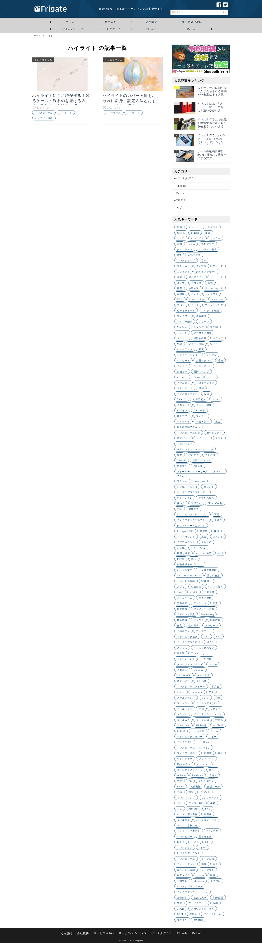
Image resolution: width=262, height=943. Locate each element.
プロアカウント (186, 536)
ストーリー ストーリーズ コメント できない (200, 472)
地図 (201, 708)
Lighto (202, 847)
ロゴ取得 (218, 725)
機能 (201, 388)
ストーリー (195, 227)
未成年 (204, 531)
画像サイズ (183, 405)
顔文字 (181, 653)
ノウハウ (204, 321)
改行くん (196, 503)
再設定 (181, 559)
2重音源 (198, 466)
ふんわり (201, 681)
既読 (210, 282)
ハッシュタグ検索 (187, 636)
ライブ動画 (207, 858)
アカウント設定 (186, 614)
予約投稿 (201, 266)
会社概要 (151, 21)
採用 (216, 531)
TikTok (181, 200)
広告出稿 (196, 586)
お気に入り (200, 897)
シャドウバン (198, 547)
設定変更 (194, 455)
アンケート (200, 603)
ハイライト (65, 112)
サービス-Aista (192, 21)
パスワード (183, 360)
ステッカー (183, 266)
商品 (218, 697)
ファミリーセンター (188, 355)
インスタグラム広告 (188, 432)
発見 (179, 625)
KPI (207, 842)
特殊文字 (182, 466)
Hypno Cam (184, 764)
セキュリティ (214, 432)
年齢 (212, 803)
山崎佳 (194, 592)
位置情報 (182, 609)
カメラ (195, 842)
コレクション (184, 847)
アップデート (204, 631)
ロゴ (220, 553)
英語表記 (195, 786)
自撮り (213, 775)
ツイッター (202, 438)
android (181, 775)
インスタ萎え (215, 586)
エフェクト (183, 271)
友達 (215, 864)
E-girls (195, 232)
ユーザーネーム (203, 366)
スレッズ (182, 647)
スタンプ (199, 327)
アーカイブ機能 (203, 332)
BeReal (191, 29)
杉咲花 (181, 232)
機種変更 (194, 509)
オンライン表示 (208, 249)
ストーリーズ (113, 112)
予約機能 (182, 881)
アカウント (183, 725)
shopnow (199, 670)
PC (190, 781)
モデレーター (184, 443)
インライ (182, 366)
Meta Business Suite (189, 575)
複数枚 (193, 914)
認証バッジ (183, 438)
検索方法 (194, 288)
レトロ (181, 842)
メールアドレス (186, 697)
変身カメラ (183, 681)
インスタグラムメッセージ (192, 892)
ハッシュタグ (196, 299)
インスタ (210, 455)
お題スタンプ (204, 360)
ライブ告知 (202, 720)
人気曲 (181, 908)
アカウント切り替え (202, 908)
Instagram (199, 481)
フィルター (217, 299)
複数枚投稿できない (188, 427)
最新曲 (208, 814)
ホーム (70, 21)
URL (206, 636)
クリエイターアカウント (191, 525)
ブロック (182, 338)
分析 (179, 509)
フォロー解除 (196, 803)
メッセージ (211, 625)
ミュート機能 (204, 405)
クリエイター (184, 708)
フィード (218, 266)
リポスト (213, 227)
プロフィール (206, 758)
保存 (215, 903)
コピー (213, 736)
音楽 (179, 288)
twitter (216, 399)
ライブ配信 (205, 597)
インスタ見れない (204, 647)
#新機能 (198, 919)
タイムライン (184, 249)
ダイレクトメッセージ (190, 770)
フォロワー (183, 316)
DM (179, 255)
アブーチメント (186, 659)
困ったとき (205, 836)
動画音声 (182, 371)
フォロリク (211, 294)
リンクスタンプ (186, 797)
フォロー (201, 416)
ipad (207, 232)
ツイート (215, 344)
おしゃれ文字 (184, 570)
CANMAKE (184, 675)
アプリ (180, 207)
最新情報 (182, 620)
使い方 (181, 503)
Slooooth (199, 881)
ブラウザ (218, 338)
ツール (213, 664)
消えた (210, 642)
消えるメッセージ (206, 271)
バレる (195, 294)
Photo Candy (215, 503)
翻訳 (179, 344)
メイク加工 (203, 675)
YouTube (182, 327)
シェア (181, 238)
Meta (194, 559)
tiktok (180, 592)
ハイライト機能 (44, 118)
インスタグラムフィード (208, 714)
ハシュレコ (203, 764)
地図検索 (215, 620)
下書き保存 (202, 421)
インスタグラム (110, 29)
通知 (220, 360)
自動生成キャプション (190, 564)
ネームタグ (183, 382)
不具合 (215, 686)
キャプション (184, 497)
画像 (204, 864)
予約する (206, 542)
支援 (179, 903)
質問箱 (181, 294)
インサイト (197, 238)
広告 (204, 536)
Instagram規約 (185, 531)
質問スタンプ (201, 371)
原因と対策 (183, 553)
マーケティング (214, 305)
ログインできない (206, 703)
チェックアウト (186, 864)
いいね (181, 547)
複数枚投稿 (200, 338)
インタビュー (184, 836)
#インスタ (212, 831)
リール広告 (183, 720)
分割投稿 (206, 659)
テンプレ (212, 355)
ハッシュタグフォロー (190, 736)
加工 (211, 692)
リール (200, 875)
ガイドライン (196, 277)
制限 (191, 792)
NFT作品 (201, 725)
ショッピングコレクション (192, 514)
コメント (218, 536)
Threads (151, 29)
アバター (196, 653)
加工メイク (183, 875)
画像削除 (182, 897)
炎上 (220, 753)
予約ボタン (183, 631)
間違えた (182, 919)
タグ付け (215, 881)
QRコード (199, 410)
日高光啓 (209, 592)
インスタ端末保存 (187, 814)
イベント (205, 792)
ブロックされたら (187, 825)
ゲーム (214, 731)
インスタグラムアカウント (192, 520)
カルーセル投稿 (186, 581)
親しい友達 (213, 575)
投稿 (206, 394)
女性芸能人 (199, 399)
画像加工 (182, 670)
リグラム (215, 238)
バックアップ (184, 349)
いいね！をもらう (187, 486)
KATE (180, 786)
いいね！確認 (204, 553)
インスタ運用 (184, 742)
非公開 (214, 327)
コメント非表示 (186, 870)
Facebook (197, 775)
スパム (181, 305)
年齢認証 (218, 897)
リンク (205, 697)
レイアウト (207, 870)
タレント (209, 486)
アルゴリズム (184, 597)
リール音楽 (183, 820)
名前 (179, 277)
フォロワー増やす (187, 753)
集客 (218, 421)
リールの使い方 (214, 288)
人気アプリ (194, 255)
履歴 (179, 455)
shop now (196, 692)
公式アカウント (186, 542)
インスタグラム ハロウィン (193, 747)
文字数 (181, 282)
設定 (215, 603)
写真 (216, 514)
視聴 (179, 244)
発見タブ (215, 708)
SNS (207, 808)
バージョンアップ (206, 820)
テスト (219, 438)
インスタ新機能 (208, 570)
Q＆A (192, 244)
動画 (179, 227)
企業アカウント (202, 460)
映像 (212, 875)
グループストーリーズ (190, 664)
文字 (179, 781)
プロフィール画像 (204, 609)
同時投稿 (196, 282)
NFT (218, 636)
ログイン (182, 410)
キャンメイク (184, 758)
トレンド (182, 332)
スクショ (182, 481)
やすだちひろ (206, 497)
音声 (204, 260)
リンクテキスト (210, 797)
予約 (179, 792)
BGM (180, 914)
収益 (179, 808)
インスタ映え (206, 781)
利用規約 (111, 21)
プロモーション (205, 382)
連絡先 (218, 520)
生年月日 (194, 625)
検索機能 (201, 316)
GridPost (204, 742)
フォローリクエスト (188, 831)
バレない (182, 377)
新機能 (208, 753)
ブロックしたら (213, 914)
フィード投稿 (196, 344)
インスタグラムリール (190, 886)
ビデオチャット (186, 310)
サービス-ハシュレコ (70, 29)
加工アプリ (183, 416)
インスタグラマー (187, 394)
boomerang (207, 614)
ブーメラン (183, 703)
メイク (195, 305)
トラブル (182, 714)
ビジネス (199, 620)
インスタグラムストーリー (192, 492)
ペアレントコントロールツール (195, 449)
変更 (201, 349)
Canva (197, 377)
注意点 (219, 720)
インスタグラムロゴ (188, 642)
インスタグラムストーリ (191, 686)
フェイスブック (198, 903)
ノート (211, 377)
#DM (180, 299)
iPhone (181, 692)
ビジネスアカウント (188, 853)
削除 (179, 803)
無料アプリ (207, 244)
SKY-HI (181, 399)
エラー (213, 770)
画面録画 (182, 603)
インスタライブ (186, 260)
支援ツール (213, 786)
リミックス (216, 277)
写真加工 (206, 581)
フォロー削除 (184, 321)
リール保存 (197, 731)
